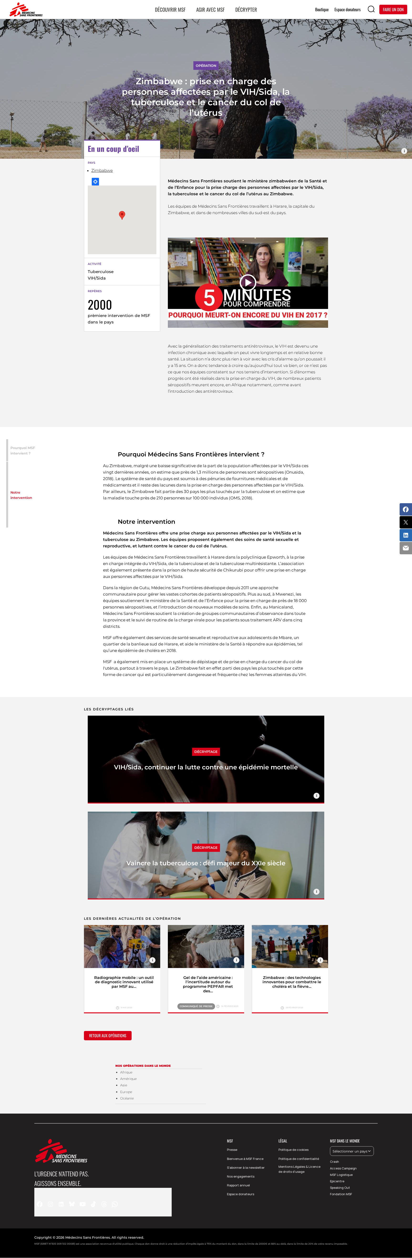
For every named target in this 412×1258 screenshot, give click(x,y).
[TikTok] (93, 1204)
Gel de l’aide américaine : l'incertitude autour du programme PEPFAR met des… (208, 984)
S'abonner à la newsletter (246, 1167)
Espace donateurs (240, 1194)
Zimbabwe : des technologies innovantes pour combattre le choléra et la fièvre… (292, 982)
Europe (126, 1092)
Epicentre (337, 1181)
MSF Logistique (341, 1175)
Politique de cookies (293, 1149)
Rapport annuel (238, 1185)
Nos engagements (240, 1176)
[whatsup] (114, 1204)
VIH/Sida (97, 278)
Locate (95, 181)
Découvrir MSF (170, 9)
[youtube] (82, 1204)
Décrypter (246, 9)
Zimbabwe (102, 170)
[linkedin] (61, 1204)
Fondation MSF (341, 1194)
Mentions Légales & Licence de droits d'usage (299, 1169)
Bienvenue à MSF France (245, 1159)
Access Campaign (343, 1168)
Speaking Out (340, 1187)
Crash (334, 1161)
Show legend (404, 151)
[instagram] (50, 1204)
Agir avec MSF (210, 9)
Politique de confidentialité (298, 1159)
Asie (123, 1085)
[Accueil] (25, 9)
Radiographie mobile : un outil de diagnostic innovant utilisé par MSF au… (124, 982)
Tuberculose (100, 271)
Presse (232, 1149)
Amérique (128, 1079)
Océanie (127, 1098)
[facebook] (39, 1204)
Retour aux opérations (107, 1035)
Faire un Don (393, 9)
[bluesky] (72, 1204)
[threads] (104, 1204)
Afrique (126, 1072)
